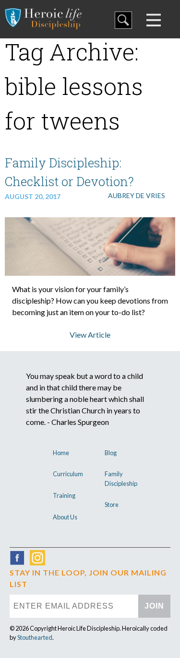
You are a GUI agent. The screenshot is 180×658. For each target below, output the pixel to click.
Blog (111, 453)
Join (154, 606)
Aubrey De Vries (136, 195)
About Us (65, 517)
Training (64, 495)
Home (61, 453)
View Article (90, 334)
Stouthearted (34, 637)
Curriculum (68, 474)
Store (112, 504)
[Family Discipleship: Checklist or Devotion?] (90, 245)
